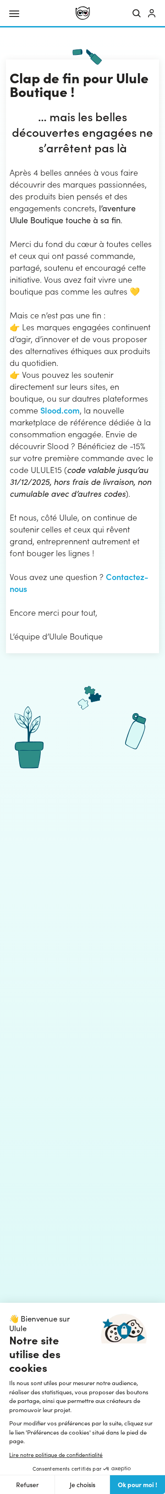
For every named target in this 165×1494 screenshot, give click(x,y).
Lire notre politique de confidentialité (56, 1454)
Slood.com (60, 410)
